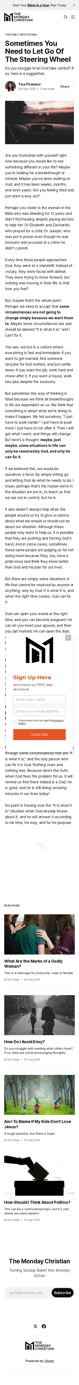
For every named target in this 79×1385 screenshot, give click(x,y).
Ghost (49, 1361)
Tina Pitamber (29, 84)
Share (64, 86)
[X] (35, 1326)
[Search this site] (65, 17)
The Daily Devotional (21, 34)
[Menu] (73, 17)
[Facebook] (44, 1326)
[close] (74, 5)
